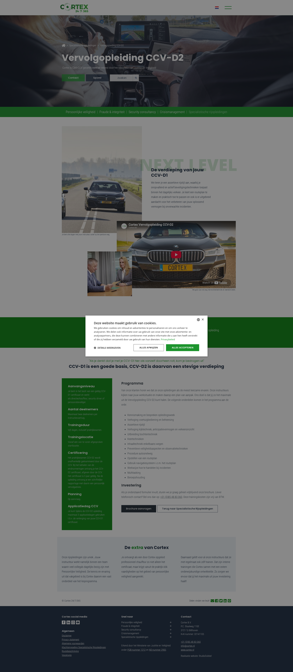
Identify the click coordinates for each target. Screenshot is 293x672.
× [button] (202, 319)
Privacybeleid (168, 339)
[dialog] (146, 336)
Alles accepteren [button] (182, 347)
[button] (107, 347)
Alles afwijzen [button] (148, 347)
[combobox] (198, 319)
